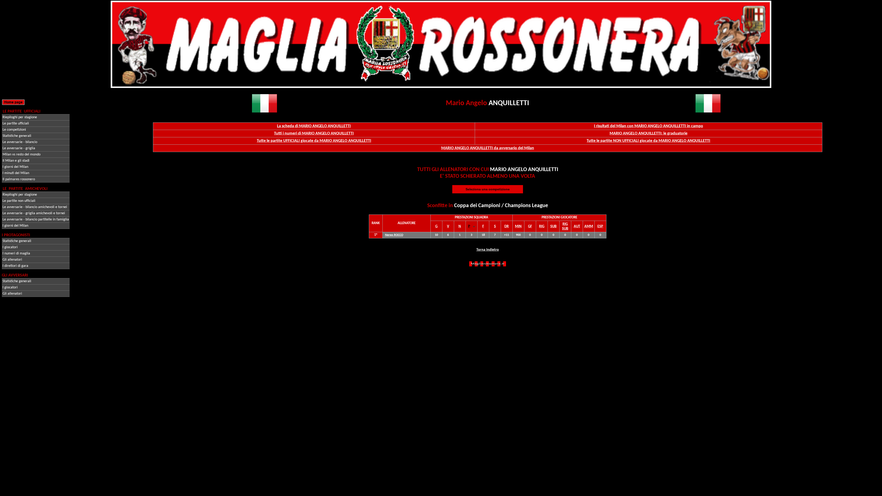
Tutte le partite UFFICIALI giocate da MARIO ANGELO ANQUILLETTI (314, 141)
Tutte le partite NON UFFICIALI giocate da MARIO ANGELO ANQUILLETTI (648, 141)
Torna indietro (487, 250)
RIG (541, 226)
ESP (600, 226)
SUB (553, 226)
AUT (577, 226)
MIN (518, 226)
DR (506, 226)
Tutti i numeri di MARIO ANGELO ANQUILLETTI (314, 133)
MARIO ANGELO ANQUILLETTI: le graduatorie (648, 133)
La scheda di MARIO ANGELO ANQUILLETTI (314, 126)
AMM (588, 226)
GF (530, 226)
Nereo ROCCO (394, 235)
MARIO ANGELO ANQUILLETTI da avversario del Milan (487, 148)
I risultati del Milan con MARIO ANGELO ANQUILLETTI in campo (648, 126)
